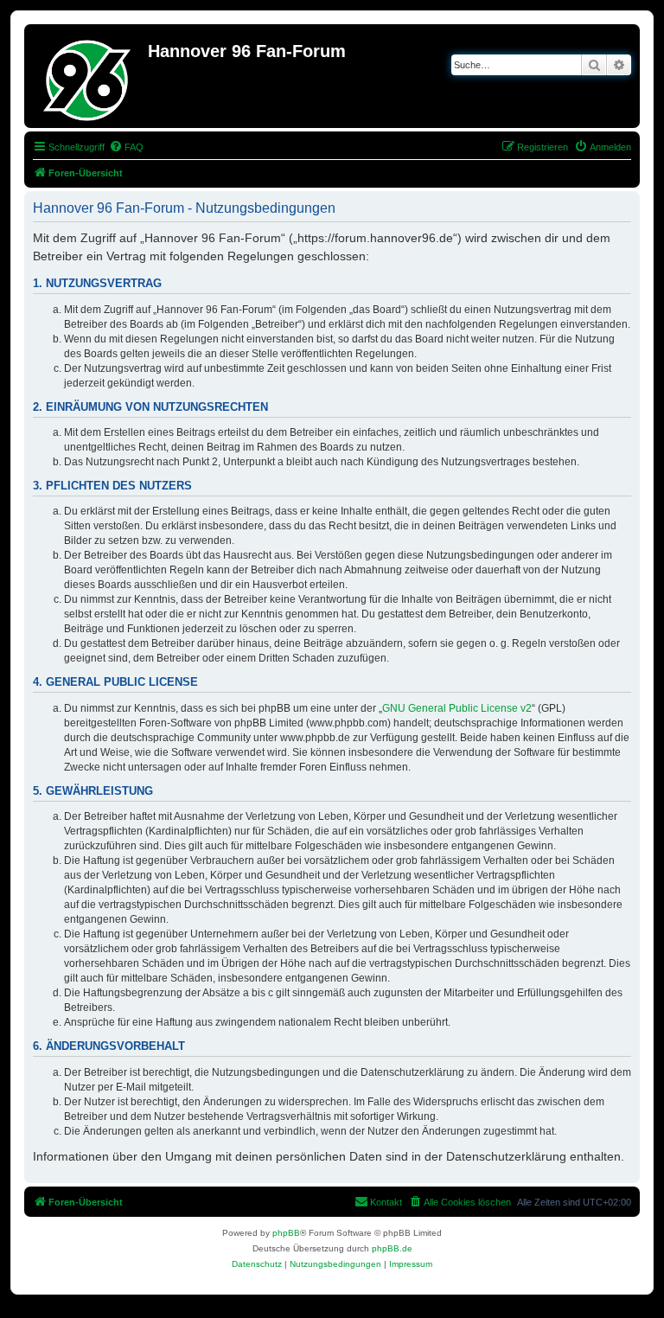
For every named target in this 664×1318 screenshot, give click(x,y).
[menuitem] (126, 147)
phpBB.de (392, 1248)
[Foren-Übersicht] (88, 76)
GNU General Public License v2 (457, 708)
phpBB (286, 1233)
